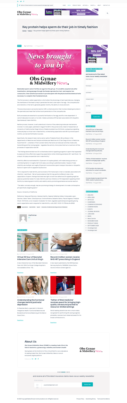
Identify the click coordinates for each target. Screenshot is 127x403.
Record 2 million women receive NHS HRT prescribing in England (95, 140)
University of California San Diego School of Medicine (54, 207)
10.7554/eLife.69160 (68, 203)
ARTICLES (85, 5)
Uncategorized (92, 230)
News (30, 31)
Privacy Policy (80, 399)
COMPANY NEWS (93, 207)
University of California (29, 192)
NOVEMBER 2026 (93, 221)
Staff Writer (29, 46)
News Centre (92, 218)
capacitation (25, 207)
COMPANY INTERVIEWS (95, 204)
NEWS (69, 5)
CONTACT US (106, 5)
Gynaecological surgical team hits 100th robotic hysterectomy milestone (96, 180)
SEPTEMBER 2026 (93, 225)
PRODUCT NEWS (77, 5)
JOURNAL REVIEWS (93, 211)
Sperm (38, 207)
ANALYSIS (90, 195)
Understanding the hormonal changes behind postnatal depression (95, 150)
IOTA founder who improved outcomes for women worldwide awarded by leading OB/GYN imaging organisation (49, 5)
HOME (64, 5)
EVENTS (92, 5)
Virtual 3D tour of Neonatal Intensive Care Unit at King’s (94, 130)
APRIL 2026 (91, 197)
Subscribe (96, 117)
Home (24, 31)
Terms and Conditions (103, 399)
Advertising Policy (91, 399)
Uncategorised (92, 228)
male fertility (32, 207)
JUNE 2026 (91, 214)
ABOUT (99, 5)
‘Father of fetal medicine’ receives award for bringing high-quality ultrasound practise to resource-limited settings (96, 161)
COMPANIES (91, 202)
